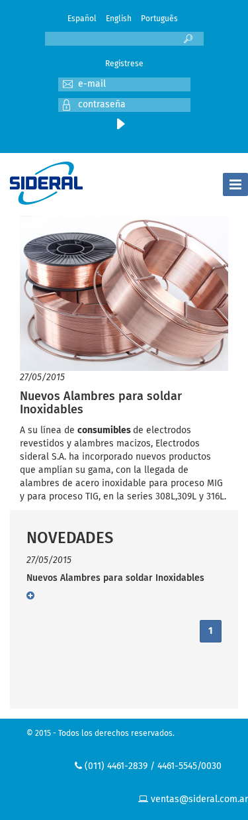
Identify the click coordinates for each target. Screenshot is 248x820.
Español (82, 19)
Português (159, 19)
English (119, 19)
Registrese (124, 64)
